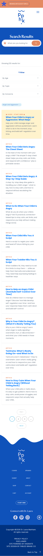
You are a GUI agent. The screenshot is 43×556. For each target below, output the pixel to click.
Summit (14, 478)
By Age (5, 78)
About (28, 478)
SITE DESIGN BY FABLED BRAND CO (21, 546)
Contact (28, 485)
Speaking (28, 470)
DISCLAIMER (21, 541)
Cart (14, 493)
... (31, 419)
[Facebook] (15, 517)
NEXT (21, 426)
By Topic (6, 86)
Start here (22, 503)
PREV (21, 412)
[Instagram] (27, 517)
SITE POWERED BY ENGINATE (21, 544)
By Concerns (8, 94)
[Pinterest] (21, 517)
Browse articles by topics (19, 4)
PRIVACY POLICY (21, 539)
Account (28, 493)
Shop (14, 485)
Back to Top (32, 552)
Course (14, 470)
